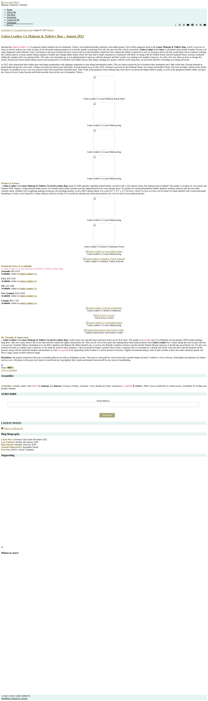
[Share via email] (8, 367)
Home (9, 9)
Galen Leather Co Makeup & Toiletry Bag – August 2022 (42, 36)
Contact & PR (13, 20)
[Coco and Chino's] (10, 2)
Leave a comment (9, 370)
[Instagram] (184, 25)
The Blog (11, 15)
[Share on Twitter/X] (13, 367)
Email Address (103, 401)
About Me (11, 12)
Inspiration (11, 17)
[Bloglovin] (197, 25)
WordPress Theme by (14, 698)
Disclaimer (11, 22)
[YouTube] (188, 25)
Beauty (50, 30)
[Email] (205, 25)
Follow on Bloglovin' (13, 428)
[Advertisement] (104, 482)
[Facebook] (192, 25)
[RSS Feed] (201, 25)
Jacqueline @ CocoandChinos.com (17, 30)
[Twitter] (180, 25)
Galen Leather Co (28, 274)
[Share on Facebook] (11, 367)
